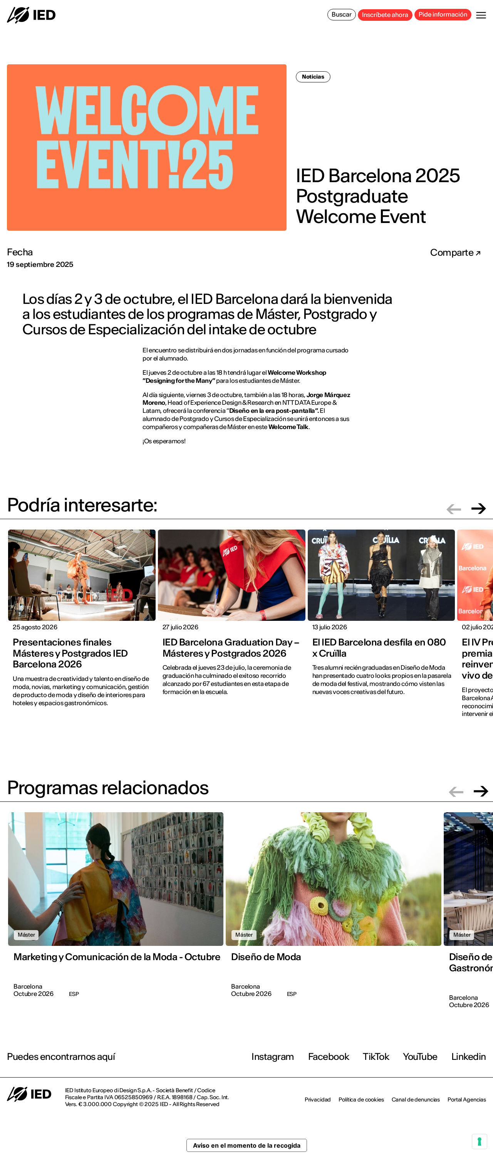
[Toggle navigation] (481, 15)
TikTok (376, 1057)
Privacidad (318, 1099)
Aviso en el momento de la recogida (246, 1145)
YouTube (420, 1057)
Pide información (443, 14)
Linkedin (468, 1057)
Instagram (273, 1057)
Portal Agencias (467, 1099)
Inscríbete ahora (385, 14)
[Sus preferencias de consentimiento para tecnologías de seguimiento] (479, 1141)
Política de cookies (361, 1099)
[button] (453, 508)
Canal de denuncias (416, 1099)
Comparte (452, 252)
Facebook (328, 1057)
